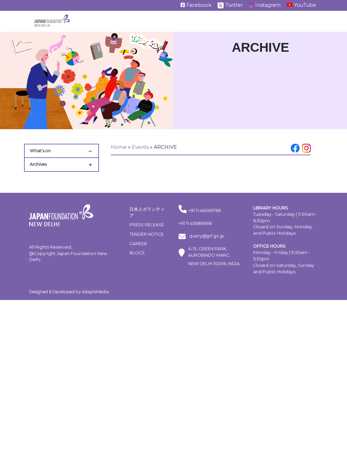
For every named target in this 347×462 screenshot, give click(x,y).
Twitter (233, 5)
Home (119, 147)
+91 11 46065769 (204, 210)
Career (138, 243)
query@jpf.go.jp (206, 235)
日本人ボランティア (147, 212)
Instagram (267, 5)
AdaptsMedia (95, 291)
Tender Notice (146, 234)
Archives (38, 164)
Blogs (137, 252)
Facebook (198, 5)
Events (140, 147)
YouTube (304, 5)
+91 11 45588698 (195, 223)
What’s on (40, 150)
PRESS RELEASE (146, 224)
